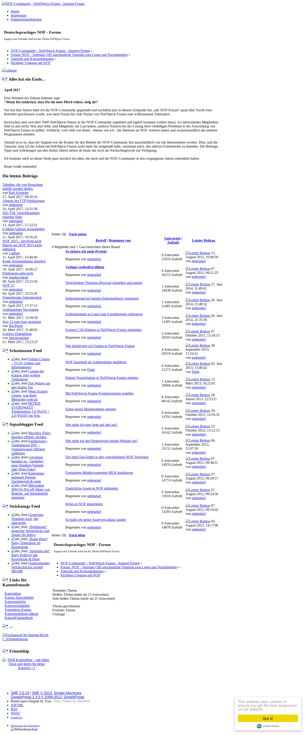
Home (15, 11)
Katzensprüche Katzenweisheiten (17, 604)
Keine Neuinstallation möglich (23, 261)
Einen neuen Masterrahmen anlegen (90, 409)
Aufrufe (173, 242)
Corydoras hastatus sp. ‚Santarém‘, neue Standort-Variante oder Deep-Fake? (28, 463)
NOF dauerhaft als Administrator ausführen (96, 362)
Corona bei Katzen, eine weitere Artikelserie (27, 375)
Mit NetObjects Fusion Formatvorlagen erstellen (99, 393)
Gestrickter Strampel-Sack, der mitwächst (27, 519)
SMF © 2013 (42, 693)
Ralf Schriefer (18, 193)
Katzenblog (13, 593)
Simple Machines (67, 693)
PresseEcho (16, 717)
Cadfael (14, 253)
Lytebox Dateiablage (17, 334)
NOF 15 (8, 285)
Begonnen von (120, 240)
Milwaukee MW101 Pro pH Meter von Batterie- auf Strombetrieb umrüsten (30, 491)
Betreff (101, 240)
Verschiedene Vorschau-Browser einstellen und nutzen (103, 283)
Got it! (268, 718)
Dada (91, 370)
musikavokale (18, 277)
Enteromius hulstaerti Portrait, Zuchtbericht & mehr (27, 477)
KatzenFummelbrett (19, 618)
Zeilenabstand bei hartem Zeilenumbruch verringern (102, 298)
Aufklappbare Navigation (20, 310)
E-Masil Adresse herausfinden (23, 229)
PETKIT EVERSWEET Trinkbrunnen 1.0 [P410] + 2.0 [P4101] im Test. (30, 409)
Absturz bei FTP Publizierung (23, 201)
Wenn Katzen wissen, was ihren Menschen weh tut (29, 395)
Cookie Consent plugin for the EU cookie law (268, 726)
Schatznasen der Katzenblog (25, 725)
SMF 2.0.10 (20, 693)
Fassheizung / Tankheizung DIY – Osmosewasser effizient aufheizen (29, 447)
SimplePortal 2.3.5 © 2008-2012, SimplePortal (47, 697)
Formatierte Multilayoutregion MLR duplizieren (99, 473)
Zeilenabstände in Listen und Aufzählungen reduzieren (104, 314)
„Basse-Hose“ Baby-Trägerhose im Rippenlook (29, 543)
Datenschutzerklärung (26, 19)
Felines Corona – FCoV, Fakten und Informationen (30, 363)
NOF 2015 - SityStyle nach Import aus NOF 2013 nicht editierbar (22, 245)
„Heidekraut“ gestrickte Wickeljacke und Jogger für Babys (30, 531)
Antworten (172, 238)
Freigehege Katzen (18, 610)
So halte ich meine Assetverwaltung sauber (95, 520)
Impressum (18, 15)
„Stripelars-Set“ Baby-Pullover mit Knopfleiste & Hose (30, 555)
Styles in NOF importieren (84, 504)
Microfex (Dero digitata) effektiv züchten (30, 435)
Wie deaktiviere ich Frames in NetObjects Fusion (100, 346)
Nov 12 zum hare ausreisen (21, 322)
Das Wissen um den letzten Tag (30, 385)
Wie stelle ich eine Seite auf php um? (91, 425)
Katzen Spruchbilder (19, 598)
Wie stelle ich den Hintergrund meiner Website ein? (101, 441)
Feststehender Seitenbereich (22, 297)
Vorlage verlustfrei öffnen (84, 267)
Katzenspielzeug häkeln (21, 614)
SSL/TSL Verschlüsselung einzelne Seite (21, 215)
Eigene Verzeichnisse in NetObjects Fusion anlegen (101, 378)
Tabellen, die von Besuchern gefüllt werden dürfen (22, 187)
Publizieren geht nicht (17, 273)
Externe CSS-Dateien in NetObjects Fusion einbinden (103, 330)
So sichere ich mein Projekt (86, 251)
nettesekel (16, 205)
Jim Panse (16, 326)
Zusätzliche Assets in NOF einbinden (91, 488)
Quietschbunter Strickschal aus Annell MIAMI (30, 567)
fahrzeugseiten (19, 338)
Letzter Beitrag (204, 240)
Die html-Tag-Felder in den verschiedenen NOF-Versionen (107, 457)
